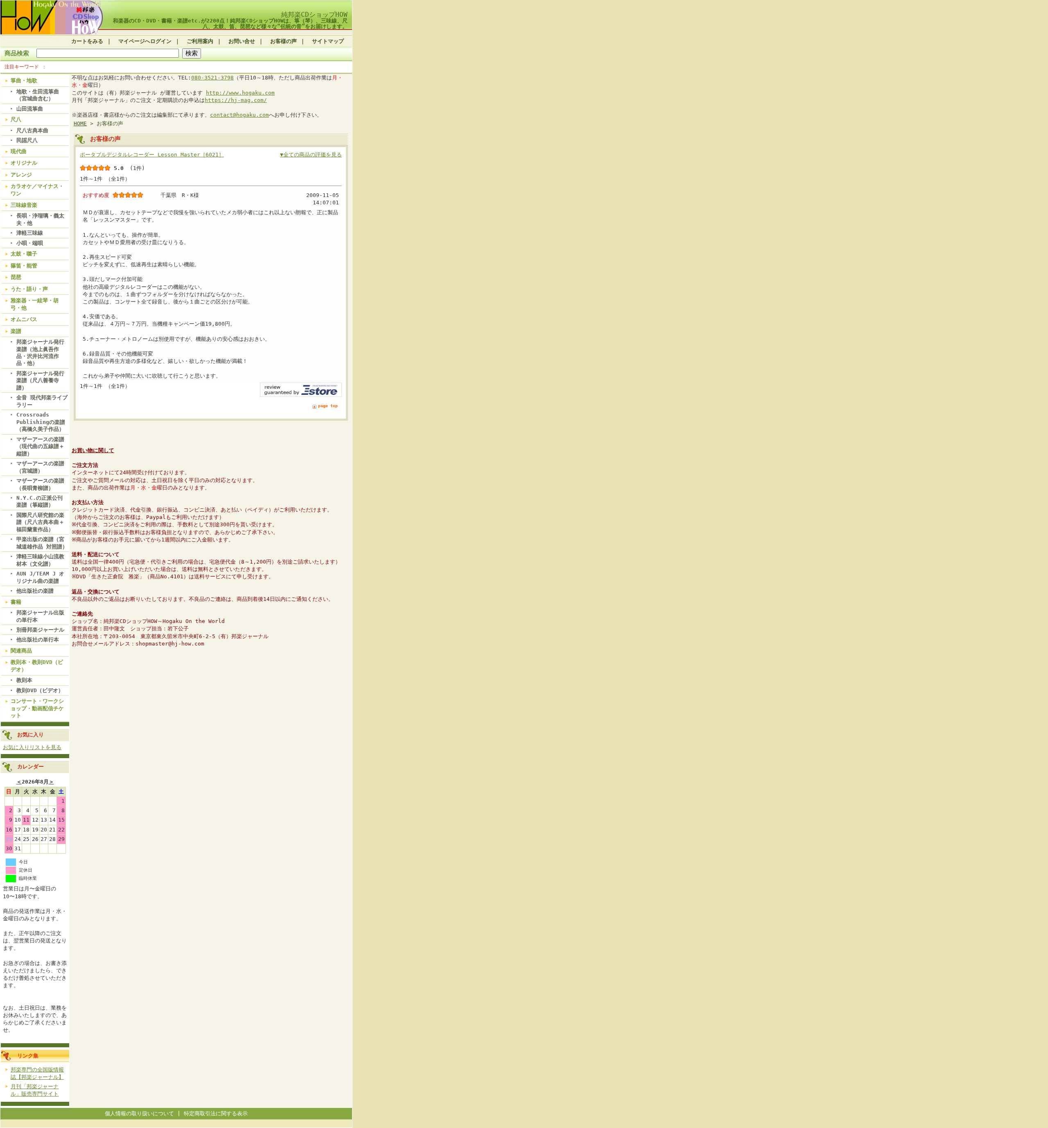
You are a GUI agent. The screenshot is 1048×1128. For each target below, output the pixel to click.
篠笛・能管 (24, 266)
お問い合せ (241, 41)
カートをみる (87, 41)
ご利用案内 (200, 41)
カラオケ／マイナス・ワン (37, 189)
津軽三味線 (29, 233)
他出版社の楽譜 (35, 591)
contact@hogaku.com (239, 115)
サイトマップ (328, 41)
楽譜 (16, 331)
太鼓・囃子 (24, 254)
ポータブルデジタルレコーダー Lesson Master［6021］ (152, 155)
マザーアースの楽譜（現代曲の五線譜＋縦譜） (40, 446)
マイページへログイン (145, 41)
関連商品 (21, 651)
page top (328, 405)
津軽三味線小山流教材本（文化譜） (40, 559)
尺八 (16, 119)
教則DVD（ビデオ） (39, 690)
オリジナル (24, 163)
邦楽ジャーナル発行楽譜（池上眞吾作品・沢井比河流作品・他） (40, 352)
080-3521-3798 (212, 78)
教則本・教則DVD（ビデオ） (37, 665)
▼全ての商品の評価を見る (311, 155)
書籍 (16, 602)
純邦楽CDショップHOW (314, 14)
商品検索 (17, 53)
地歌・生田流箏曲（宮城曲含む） (37, 95)
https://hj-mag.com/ (236, 100)
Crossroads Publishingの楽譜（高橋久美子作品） (40, 422)
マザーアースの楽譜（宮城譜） (40, 466)
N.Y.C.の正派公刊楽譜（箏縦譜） (39, 501)
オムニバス (24, 319)
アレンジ (21, 175)
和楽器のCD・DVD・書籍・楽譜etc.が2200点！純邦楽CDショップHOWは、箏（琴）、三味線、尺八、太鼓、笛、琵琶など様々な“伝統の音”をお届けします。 (230, 23)
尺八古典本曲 (32, 130)
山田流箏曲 (29, 109)
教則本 (24, 680)
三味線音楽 (24, 205)
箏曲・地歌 (24, 80)
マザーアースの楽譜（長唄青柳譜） (40, 484)
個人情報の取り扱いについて (139, 1113)
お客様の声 (283, 41)
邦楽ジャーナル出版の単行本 (40, 616)
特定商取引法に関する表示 (216, 1113)
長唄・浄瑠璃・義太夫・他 (40, 219)
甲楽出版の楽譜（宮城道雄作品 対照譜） (42, 542)
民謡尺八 (27, 140)
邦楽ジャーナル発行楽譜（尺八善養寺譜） (40, 380)
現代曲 (19, 151)
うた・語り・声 (29, 289)
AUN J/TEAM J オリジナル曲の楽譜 (40, 577)
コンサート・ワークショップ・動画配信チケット (37, 708)
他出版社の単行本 (37, 639)
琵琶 (16, 277)
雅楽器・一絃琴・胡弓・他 (35, 303)
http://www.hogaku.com (240, 93)
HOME (80, 123)
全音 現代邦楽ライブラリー (42, 401)
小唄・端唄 (29, 243)
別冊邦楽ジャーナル (40, 630)
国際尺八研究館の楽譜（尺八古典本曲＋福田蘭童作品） (40, 522)
